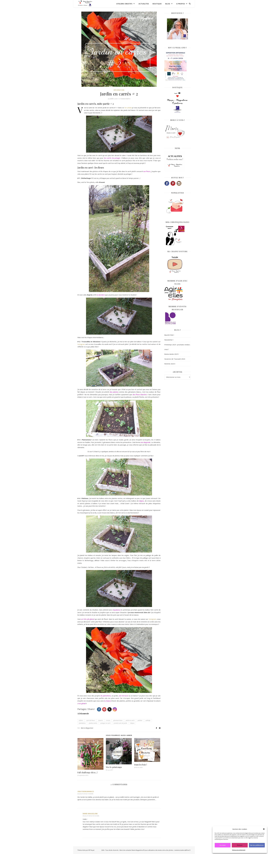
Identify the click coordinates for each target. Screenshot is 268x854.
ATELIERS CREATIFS (124, 4)
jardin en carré (130, 720)
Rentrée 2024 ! (169, 364)
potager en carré (105, 723)
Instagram (81, 344)
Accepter (223, 845)
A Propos (180, 4)
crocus (108, 720)
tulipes (132, 723)
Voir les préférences (257, 845)
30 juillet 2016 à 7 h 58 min (85, 794)
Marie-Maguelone (87, 728)
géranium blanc (117, 720)
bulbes (81, 720)
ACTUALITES (144, 4)
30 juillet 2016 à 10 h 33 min (91, 816)
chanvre (100, 720)
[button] (264, 829)
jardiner (140, 720)
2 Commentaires (124, 99)
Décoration (119, 90)
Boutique (157, 4)
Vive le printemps (114, 767)
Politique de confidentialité (238, 850)
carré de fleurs (90, 720)
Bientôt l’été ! (169, 335)
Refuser (239, 845)
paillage (148, 720)
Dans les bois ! (140, 764)
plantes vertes (93, 723)
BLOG (167, 4)
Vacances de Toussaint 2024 (174, 359)
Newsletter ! (168, 340)
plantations (82, 723)
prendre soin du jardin (120, 723)
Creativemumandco (85, 791)
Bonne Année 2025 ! (171, 354)
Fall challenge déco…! (87, 772)
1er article (128, 108)
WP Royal (91, 850)
